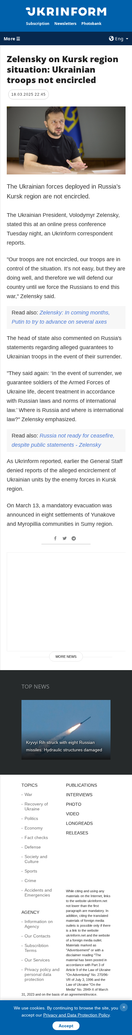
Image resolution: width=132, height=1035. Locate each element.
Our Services (37, 959)
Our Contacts (37, 935)
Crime (30, 880)
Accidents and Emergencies (38, 892)
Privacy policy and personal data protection (42, 974)
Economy (34, 827)
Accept (66, 1025)
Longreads (79, 823)
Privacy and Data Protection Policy (76, 1015)
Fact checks (36, 837)
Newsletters (65, 23)
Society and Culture (36, 859)
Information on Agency (39, 924)
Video (72, 813)
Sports (31, 871)
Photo (73, 804)
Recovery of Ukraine (36, 806)
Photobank (91, 23)
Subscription (37, 23)
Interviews (79, 794)
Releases (77, 832)
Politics (31, 818)
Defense (33, 847)
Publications (81, 785)
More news (66, 656)
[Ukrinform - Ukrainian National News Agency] (66, 11)
